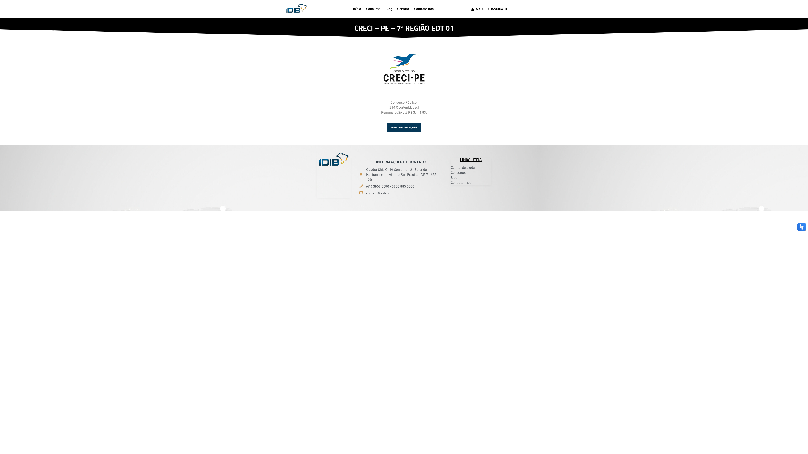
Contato (403, 9)
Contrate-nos (424, 9)
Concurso (373, 9)
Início (357, 9)
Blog (388, 9)
